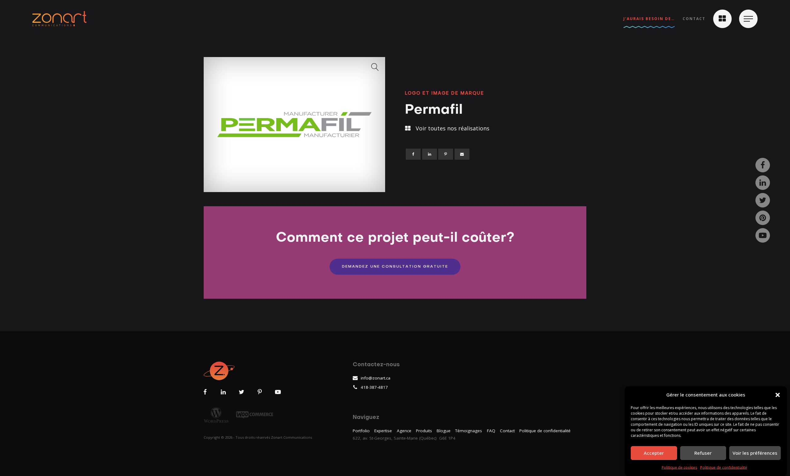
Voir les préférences (755, 453)
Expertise (383, 430)
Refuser (703, 453)
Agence (404, 430)
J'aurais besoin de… (649, 18)
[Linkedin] (429, 154)
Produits (424, 430)
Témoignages (468, 430)
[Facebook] (413, 154)
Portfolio (361, 430)
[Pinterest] (445, 154)
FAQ (491, 430)
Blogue (444, 430)
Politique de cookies (679, 467)
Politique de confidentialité (723, 467)
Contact (694, 18)
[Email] (462, 154)
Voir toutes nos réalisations (452, 128)
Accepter (654, 453)
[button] (778, 395)
